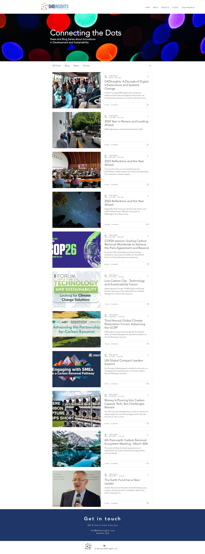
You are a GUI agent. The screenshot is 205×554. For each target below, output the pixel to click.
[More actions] (148, 76)
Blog (67, 65)
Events (86, 65)
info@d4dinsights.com (102, 530)
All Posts (56, 65)
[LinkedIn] (104, 545)
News (76, 65)
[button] (150, 66)
